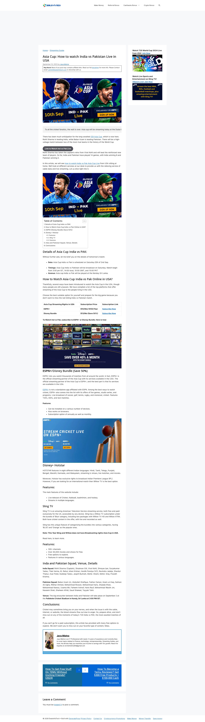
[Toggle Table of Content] (83, 221)
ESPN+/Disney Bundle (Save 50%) (59, 230)
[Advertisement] (102, 27)
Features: (52, 235)
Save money (157, 719)
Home (45, 50)
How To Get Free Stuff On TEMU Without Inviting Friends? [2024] (58, 673)
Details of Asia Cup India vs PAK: (58, 224)
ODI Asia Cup (96, 137)
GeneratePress (74, 719)
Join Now (146, 53)
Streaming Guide (57, 50)
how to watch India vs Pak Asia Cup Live (82, 163)
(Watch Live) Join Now (142, 82)
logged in (58, 705)
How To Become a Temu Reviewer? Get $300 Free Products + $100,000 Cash (106, 673)
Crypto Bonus (149, 5)
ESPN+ (46, 390)
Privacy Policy (86, 719)
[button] (159, 5)
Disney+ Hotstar (52, 233)
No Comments (53, 683)
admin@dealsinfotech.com (57, 70)
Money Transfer (145, 719)
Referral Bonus (113, 5)
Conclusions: (51, 246)
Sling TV (52, 238)
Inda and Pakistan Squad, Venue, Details (61, 243)
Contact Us (98, 719)
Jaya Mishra (63, 635)
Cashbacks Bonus (130, 5)
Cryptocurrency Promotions (114, 719)
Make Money (99, 5)
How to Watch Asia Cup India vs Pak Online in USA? (66, 227)
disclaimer (95, 67)
